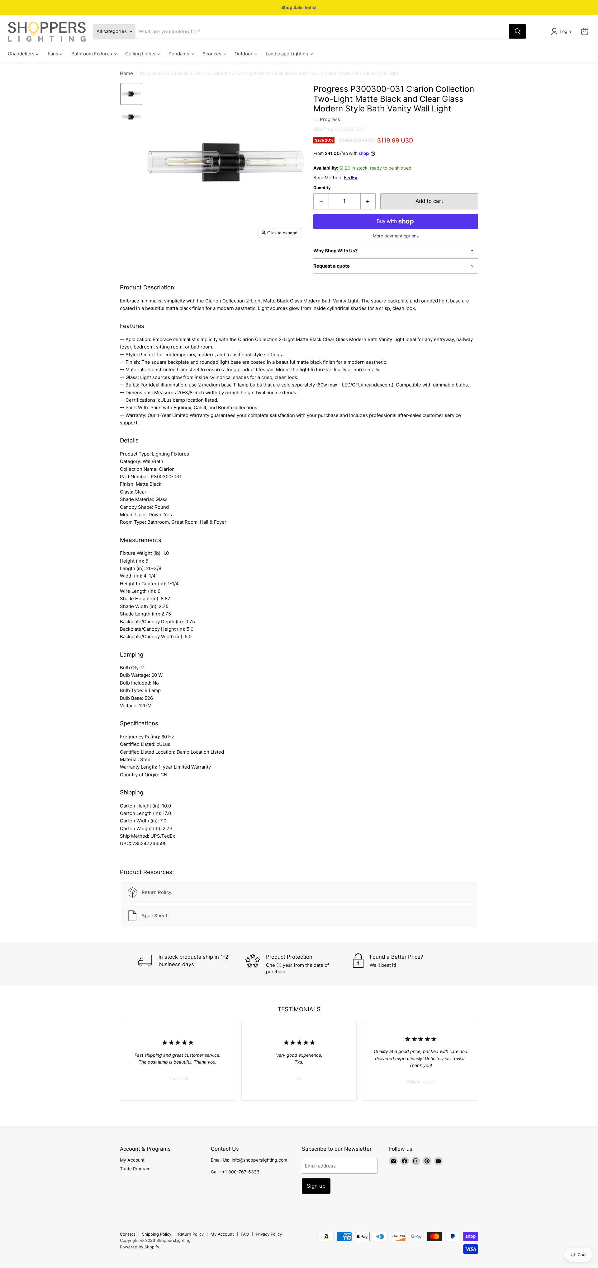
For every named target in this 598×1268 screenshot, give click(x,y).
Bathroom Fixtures (92, 54)
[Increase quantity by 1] (368, 201)
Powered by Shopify (139, 1246)
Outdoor (244, 54)
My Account (132, 1160)
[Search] (517, 31)
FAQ (245, 1234)
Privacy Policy (269, 1234)
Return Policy (191, 1234)
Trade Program (135, 1168)
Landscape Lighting (288, 54)
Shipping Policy (156, 1234)
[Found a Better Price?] (406, 964)
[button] (562, 31)
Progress (330, 119)
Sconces (212, 54)
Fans (53, 54)
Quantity (322, 187)
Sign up (316, 1186)
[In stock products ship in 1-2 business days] (191, 964)
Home (126, 73)
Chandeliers (22, 54)
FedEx (350, 177)
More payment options (396, 235)
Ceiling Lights (141, 54)
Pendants (179, 54)
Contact (127, 1234)
